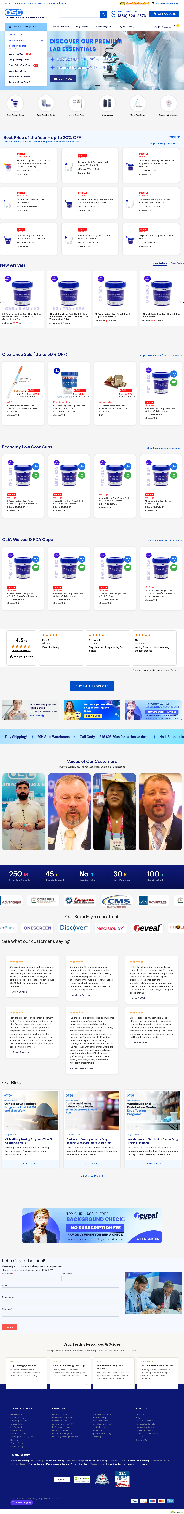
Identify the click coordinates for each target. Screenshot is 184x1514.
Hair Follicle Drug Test (102, 1424)
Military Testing (19, 1464)
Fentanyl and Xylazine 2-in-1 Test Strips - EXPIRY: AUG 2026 (22, 407)
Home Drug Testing (116, 1464)
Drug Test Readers (61, 1430)
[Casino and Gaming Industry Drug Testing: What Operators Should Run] (92, 1110)
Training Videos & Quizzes (22, 1436)
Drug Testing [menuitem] (81, 26)
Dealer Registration (145, 1430)
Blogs (138, 1417)
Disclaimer (15, 1440)
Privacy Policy (16, 1430)
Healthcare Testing (54, 1460)
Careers (139, 1436)
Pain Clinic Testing (74, 1460)
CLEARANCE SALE (17, 47)
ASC (10, 402)
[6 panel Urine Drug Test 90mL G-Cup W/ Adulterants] (161, 382)
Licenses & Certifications (148, 1433)
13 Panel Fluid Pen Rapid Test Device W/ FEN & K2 (93, 163)
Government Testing (161, 1460)
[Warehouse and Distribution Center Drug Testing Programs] (153, 1110)
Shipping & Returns (19, 1420)
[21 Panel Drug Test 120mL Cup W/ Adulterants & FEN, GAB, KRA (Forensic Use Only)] (8, 166)
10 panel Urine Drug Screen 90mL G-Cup (156, 237)
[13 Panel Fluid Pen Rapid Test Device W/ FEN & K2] (69, 166)
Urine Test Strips (17, 71)
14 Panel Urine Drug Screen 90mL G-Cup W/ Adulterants (160, 592)
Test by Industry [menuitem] (60, 26)
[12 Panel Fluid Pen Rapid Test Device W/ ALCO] (8, 203)
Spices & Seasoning (101, 1433)
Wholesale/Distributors (167, 3)
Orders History (17, 1424)
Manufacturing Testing (57, 1464)
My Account (16, 1427)
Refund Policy (16, 1446)
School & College (80, 1464)
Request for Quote (145, 1427)
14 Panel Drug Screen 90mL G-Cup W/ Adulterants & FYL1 (33, 237)
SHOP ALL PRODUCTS (92, 686)
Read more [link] (29, 1163)
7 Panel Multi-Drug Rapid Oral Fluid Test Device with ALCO (154, 201)
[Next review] (181, 646)
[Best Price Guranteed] (137, 3)
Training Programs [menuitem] (103, 26)
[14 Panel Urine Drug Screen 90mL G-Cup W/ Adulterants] (161, 568)
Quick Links (59, 1408)
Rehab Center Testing (96, 1460)
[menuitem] (135, 3)
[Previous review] (3, 646)
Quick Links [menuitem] (126, 26)
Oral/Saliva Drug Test (62, 1417)
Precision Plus (24, 156)
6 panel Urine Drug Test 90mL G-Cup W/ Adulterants (160, 409)
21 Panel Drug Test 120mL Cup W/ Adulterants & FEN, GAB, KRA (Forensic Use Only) (34, 163)
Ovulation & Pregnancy (63, 1433)
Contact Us (141, 1440)
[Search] (103, 14)
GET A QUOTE (166, 14)
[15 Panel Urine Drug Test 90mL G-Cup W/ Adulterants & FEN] (69, 203)
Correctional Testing (139, 1460)
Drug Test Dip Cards (19, 59)
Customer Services (21, 1408)
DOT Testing (37, 1460)
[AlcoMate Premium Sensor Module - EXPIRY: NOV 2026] (115, 382)
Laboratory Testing (137, 1464)
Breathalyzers (98, 1427)
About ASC (141, 1414)
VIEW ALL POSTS (92, 1175)
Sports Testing (97, 1464)
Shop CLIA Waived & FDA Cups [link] (163, 541)
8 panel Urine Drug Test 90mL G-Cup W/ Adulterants (114, 499)
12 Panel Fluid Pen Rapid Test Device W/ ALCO (32, 201)
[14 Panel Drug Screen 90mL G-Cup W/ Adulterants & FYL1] (8, 240)
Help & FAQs (16, 1414)
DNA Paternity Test (61, 1427)
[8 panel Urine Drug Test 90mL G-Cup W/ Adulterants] (115, 475)
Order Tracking (17, 1417)
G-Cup (142, 156)
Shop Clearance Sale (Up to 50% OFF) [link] (159, 355)
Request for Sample (145, 1424)
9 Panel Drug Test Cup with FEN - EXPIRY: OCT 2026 (69, 407)
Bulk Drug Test (98, 1436)
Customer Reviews (145, 1420)
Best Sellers (15, 34)
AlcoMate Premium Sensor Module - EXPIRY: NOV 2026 (113, 407)
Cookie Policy (16, 1443)
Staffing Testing (36, 1464)
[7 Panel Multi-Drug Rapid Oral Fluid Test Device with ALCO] (130, 203)
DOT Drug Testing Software (65, 1436)
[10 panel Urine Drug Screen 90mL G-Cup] (130, 240)
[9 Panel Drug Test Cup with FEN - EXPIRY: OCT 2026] (69, 382)
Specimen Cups (59, 1420)
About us (141, 1408)
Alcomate (105, 402)
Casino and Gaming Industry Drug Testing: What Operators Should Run (89, 1141)
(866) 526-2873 (132, 15)
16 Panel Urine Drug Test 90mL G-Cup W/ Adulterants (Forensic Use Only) (156, 163)
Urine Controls (99, 1430)
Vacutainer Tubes (100, 1420)
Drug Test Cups (19, 54)
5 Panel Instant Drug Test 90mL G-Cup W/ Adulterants (22, 502)
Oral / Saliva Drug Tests (23, 65)
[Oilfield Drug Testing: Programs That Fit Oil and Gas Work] (31, 1110)
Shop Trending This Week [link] (163, 143)
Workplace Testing (19, 1460)
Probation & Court (117, 1460)
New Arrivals (16, 40)
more (77, 1479)
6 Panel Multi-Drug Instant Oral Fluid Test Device (94, 237)
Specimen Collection (19, 76)
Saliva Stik (83, 158)
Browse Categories (24, 26)
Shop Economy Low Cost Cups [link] (163, 448)
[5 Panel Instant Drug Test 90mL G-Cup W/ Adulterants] (23, 475)
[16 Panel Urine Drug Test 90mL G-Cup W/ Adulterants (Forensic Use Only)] (130, 166)
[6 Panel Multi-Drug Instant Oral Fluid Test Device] (69, 240)
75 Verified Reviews (21, 650)
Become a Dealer (18, 1433)
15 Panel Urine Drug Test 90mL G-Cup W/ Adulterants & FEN (95, 201)
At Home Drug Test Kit (20, 82)
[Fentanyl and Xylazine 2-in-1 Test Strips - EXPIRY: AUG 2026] (23, 382)
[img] (21, 646)
